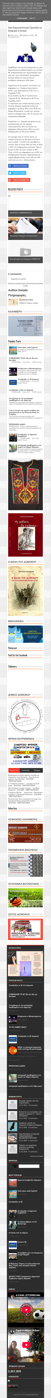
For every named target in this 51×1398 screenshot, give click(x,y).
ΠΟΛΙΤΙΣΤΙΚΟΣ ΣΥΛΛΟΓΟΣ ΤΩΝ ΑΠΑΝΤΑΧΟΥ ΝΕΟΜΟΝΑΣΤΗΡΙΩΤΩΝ (29, 1136)
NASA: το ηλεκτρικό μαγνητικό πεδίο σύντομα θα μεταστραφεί (30, 1048)
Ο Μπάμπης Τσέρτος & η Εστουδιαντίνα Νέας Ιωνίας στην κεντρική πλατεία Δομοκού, (24, 1265)
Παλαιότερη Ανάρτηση (35, 283)
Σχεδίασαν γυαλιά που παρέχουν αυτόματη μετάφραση (30, 1124)
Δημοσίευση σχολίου (18, 279)
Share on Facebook (20, 166)
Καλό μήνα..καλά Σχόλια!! (27, 1191)
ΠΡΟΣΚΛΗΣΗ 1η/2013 (17, 1066)
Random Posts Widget (36, 1156)
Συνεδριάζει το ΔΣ (16, 1202)
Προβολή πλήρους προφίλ (28, 303)
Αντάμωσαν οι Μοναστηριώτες (29, 1016)
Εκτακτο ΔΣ (22, 1242)
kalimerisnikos (27, 300)
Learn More (22, 18)
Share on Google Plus (21, 180)
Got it (32, 18)
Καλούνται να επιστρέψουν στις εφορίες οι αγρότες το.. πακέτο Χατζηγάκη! (30, 1114)
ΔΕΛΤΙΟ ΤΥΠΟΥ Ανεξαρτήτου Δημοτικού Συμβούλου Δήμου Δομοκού (24, 1277)
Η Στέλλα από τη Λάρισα (18, 1233)
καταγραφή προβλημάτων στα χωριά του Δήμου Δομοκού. (29, 1076)
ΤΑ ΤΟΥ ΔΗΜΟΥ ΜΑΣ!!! (17, 1027)
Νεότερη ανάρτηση (15, 283)
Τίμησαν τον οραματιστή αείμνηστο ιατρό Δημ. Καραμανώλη (27, 1147)
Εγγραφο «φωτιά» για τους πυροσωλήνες (28, 1102)
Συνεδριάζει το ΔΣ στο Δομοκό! (21, 985)
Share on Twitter (19, 173)
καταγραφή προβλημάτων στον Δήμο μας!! (25, 1086)
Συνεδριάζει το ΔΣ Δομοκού (28, 1036)
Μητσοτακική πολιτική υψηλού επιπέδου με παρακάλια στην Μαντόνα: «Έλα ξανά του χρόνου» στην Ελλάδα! (23, 777)
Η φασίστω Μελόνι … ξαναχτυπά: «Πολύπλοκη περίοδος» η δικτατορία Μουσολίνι (25, 793)
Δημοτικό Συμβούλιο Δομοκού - (30, 1180)
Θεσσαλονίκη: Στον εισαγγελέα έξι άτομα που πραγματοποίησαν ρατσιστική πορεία (24, 800)
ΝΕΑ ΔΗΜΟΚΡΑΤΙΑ (14, 37)
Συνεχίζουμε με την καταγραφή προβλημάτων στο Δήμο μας (20, 1006)
